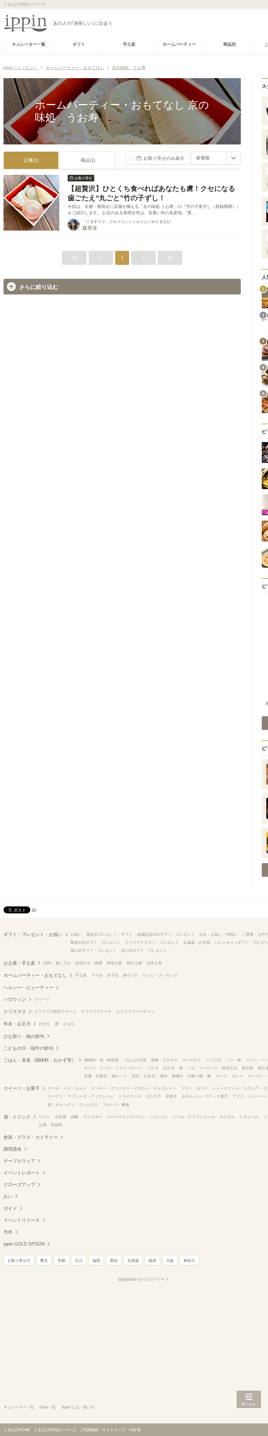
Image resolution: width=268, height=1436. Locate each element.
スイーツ (42, 999)
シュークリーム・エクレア (236, 1088)
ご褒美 (248, 934)
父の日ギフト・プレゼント (144, 950)
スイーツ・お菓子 (21, 1088)
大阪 (170, 1260)
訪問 (47, 963)
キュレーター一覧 (18, 1407)
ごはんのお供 (134, 1060)
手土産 (81, 975)
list (34, 909)
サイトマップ (113, 1430)
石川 (79, 1260)
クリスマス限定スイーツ (55, 1011)
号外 (8, 1232)
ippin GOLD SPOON (24, 1244)
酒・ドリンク (17, 1117)
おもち (69, 1024)
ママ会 (97, 975)
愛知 (114, 1260)
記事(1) (31, 160)
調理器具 (12, 1149)
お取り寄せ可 (18, 1260)
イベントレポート (21, 1172)
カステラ (153, 1096)
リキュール (249, 1117)
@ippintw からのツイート (144, 1279)
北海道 (133, 1260)
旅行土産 (134, 963)
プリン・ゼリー (194, 1088)
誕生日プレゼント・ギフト (110, 934)
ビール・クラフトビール (194, 1117)
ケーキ (53, 1088)
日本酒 (60, 1117)
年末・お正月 (17, 1023)
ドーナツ (55, 1096)
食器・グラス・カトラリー (30, 1137)
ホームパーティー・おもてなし (35, 975)
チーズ (90, 1068)
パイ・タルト (75, 1088)
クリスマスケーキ (96, 1011)
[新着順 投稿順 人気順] (216, 158)
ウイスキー (92, 1117)
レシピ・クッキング (160, 975)
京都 (61, 1260)
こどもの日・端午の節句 (28, 1048)
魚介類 (247, 1068)
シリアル (213, 1060)
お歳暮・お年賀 (196, 942)
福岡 (96, 1260)
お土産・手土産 (19, 963)
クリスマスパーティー (135, 1011)
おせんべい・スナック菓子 (205, 1096)
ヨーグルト (191, 1060)
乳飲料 (56, 1125)
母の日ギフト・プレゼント (93, 950)
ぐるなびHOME (16, 1430)
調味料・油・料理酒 (101, 1060)
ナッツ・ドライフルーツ (121, 1068)
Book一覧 (47, 1407)
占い (8, 1196)
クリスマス (14, 1011)
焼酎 (75, 1117)
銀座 (152, 1260)
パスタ (152, 1068)
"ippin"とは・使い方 (78, 1407)
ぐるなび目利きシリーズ (55, 1430)
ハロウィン (14, 999)
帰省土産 (114, 963)
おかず (168, 1068)
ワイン (44, 1117)
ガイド (10, 1208)
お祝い (76, 934)
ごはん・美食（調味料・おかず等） (39, 1060)
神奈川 (189, 1260)
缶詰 (135, 1076)
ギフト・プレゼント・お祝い (32, 934)
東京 (44, 1260)
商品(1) (88, 160)
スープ (221, 1076)
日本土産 (154, 963)
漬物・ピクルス (164, 1060)
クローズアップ (19, 1184)
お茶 (42, 1125)
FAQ (132, 1430)
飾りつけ (131, 975)
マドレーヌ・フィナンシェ (91, 1096)
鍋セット (119, 1076)
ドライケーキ (129, 1096)
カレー (237, 1076)
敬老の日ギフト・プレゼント (95, 942)
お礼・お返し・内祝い (218, 934)
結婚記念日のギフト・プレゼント (166, 934)
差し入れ (63, 963)
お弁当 (149, 1076)
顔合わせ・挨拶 (88, 963)
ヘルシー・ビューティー (28, 987)
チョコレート (165, 1088)
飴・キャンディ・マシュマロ (73, 1104)
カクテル (227, 1117)
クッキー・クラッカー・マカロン (120, 1088)
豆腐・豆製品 (95, 1076)
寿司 (164, 1076)
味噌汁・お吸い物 (187, 1076)
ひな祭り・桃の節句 (23, 1036)
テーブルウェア (19, 1161)
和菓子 (171, 1096)
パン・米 (233, 1060)
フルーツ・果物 (115, 1104)
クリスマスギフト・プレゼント (152, 942)
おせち (44, 1024)
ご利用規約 (89, 1430)
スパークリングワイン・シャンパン (137, 1117)
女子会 (113, 975)
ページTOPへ (249, 1420)
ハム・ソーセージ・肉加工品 (212, 1068)
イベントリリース (21, 1220)
